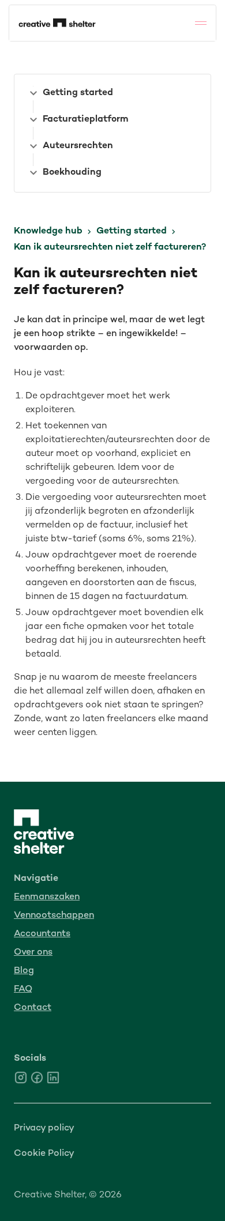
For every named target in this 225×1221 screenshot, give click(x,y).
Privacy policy (44, 1128)
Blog (24, 971)
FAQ (23, 989)
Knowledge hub (48, 231)
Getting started (131, 231)
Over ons (33, 953)
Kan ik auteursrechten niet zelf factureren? (110, 248)
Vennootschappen (54, 916)
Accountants (42, 934)
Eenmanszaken (47, 897)
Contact (32, 1008)
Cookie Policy (44, 1154)
